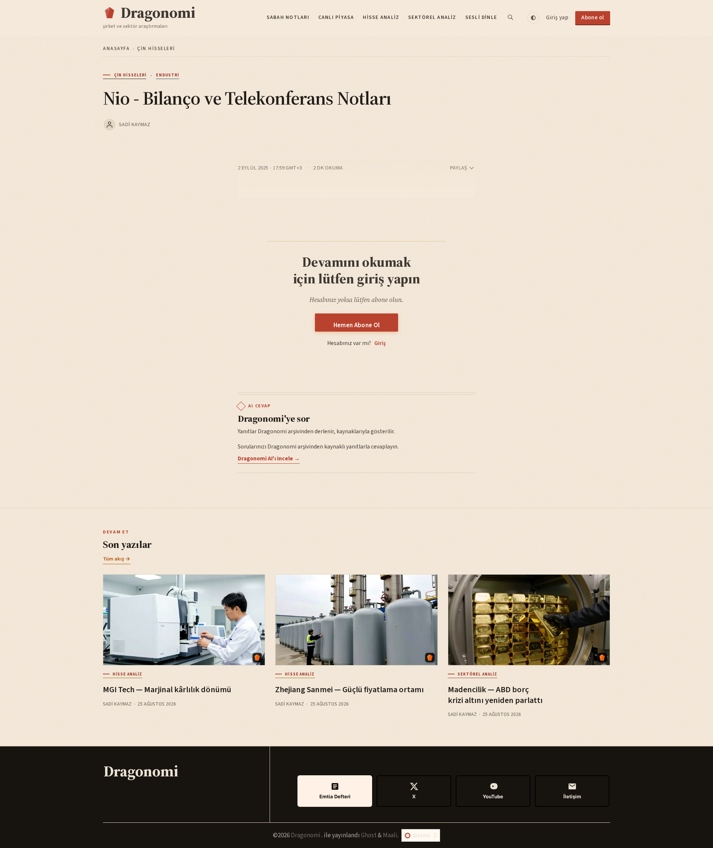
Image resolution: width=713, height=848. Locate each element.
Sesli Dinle (481, 17)
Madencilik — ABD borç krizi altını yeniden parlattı (495, 695)
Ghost (369, 835)
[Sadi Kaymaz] (109, 124)
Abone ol (592, 17)
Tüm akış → (116, 559)
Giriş (380, 343)
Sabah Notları (288, 17)
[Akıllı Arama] (511, 18)
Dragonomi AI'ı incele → (269, 458)
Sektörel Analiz (432, 17)
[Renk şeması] (533, 18)
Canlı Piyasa (336, 17)
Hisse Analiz (381, 17)
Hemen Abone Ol (356, 325)
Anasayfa (116, 48)
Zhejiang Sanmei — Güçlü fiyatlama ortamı (349, 690)
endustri (167, 75)
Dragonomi (306, 835)
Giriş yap (557, 17)
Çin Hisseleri (156, 48)
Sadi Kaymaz (134, 124)
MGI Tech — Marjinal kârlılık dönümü (167, 690)
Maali (390, 835)
